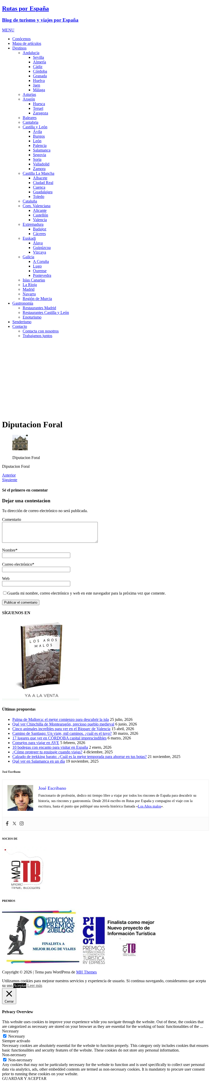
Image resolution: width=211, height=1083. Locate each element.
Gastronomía (22, 303)
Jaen (36, 85)
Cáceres (39, 233)
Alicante (40, 210)
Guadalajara (42, 192)
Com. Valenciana (36, 206)
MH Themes (86, 972)
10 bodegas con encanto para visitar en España (50, 747)
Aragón (29, 99)
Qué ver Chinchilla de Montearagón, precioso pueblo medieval (63, 724)
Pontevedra (42, 275)
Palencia (40, 145)
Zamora (39, 168)
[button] (8, 30)
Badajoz (39, 229)
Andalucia (31, 53)
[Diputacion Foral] (20, 449)
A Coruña (41, 261)
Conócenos (21, 39)
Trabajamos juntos (37, 336)
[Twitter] (14, 824)
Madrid (28, 289)
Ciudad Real (43, 182)
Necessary (16, 1036)
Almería (39, 62)
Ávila (37, 131)
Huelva (39, 80)
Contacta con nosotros (41, 331)
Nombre (8, 550)
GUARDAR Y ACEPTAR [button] (24, 1078)
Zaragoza (40, 113)
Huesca (39, 104)
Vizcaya (39, 252)
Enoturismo (32, 317)
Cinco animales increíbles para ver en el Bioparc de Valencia (61, 729)
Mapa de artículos (26, 43)
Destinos (19, 48)
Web (6, 578)
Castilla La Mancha (38, 173)
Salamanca (41, 150)
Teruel (38, 108)
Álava (38, 243)
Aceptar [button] (19, 985)
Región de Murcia (37, 298)
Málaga (39, 90)
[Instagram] (21, 824)
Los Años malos (149, 806)
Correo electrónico (17, 564)
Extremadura (33, 224)
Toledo (38, 196)
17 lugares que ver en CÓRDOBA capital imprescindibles (59, 738)
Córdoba (40, 71)
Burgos (39, 136)
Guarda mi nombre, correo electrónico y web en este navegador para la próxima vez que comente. (86, 593)
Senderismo (21, 322)
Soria (37, 159)
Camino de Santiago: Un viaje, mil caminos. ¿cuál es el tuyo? (62, 733)
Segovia (39, 155)
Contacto (19, 326)
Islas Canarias (34, 280)
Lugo (37, 266)
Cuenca (39, 187)
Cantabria (30, 122)
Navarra (29, 294)
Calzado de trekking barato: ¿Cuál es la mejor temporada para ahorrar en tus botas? (79, 756)
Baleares (30, 117)
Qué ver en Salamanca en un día (38, 761)
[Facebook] (7, 824)
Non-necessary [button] (14, 1055)
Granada (40, 76)
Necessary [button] (10, 1031)
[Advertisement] (105, 378)
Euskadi (29, 238)
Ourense (40, 271)
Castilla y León (35, 127)
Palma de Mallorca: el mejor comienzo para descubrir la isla (60, 719)
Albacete (40, 178)
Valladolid (41, 164)
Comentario (11, 519)
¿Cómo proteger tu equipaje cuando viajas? (47, 752)
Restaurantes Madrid (39, 308)
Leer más (34, 985)
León (37, 141)
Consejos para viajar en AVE (35, 742)
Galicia (28, 257)
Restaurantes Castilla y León (46, 312)
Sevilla (38, 57)
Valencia (40, 220)
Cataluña (30, 201)
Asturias (29, 94)
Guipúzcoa (42, 247)
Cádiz (37, 66)
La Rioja (30, 284)
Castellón (40, 215)
